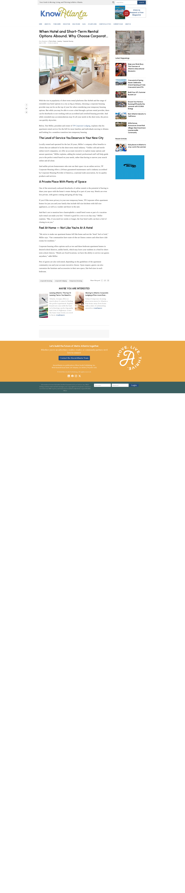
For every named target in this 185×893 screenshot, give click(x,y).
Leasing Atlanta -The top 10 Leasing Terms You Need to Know (60, 295)
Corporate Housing (68, 41)
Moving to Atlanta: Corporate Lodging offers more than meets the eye (96, 295)
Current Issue (118, 24)
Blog (84, 24)
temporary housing (76, 281)
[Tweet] (26, 108)
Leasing (59, 41)
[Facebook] (72, 376)
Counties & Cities (105, 24)
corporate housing (46, 281)
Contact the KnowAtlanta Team (74, 358)
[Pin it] (26, 112)
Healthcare (76, 24)
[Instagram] (76, 376)
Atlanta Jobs (92, 24)
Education (66, 24)
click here (87, 386)
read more (60, 315)
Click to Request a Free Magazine (137, 12)
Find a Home (57, 24)
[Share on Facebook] (26, 104)
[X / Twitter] (80, 376)
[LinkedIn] (69, 376)
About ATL (48, 24)
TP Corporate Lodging (81, 126)
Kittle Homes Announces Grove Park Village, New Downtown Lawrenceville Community (137, 127)
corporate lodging (61, 281)
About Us (128, 24)
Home (40, 24)
